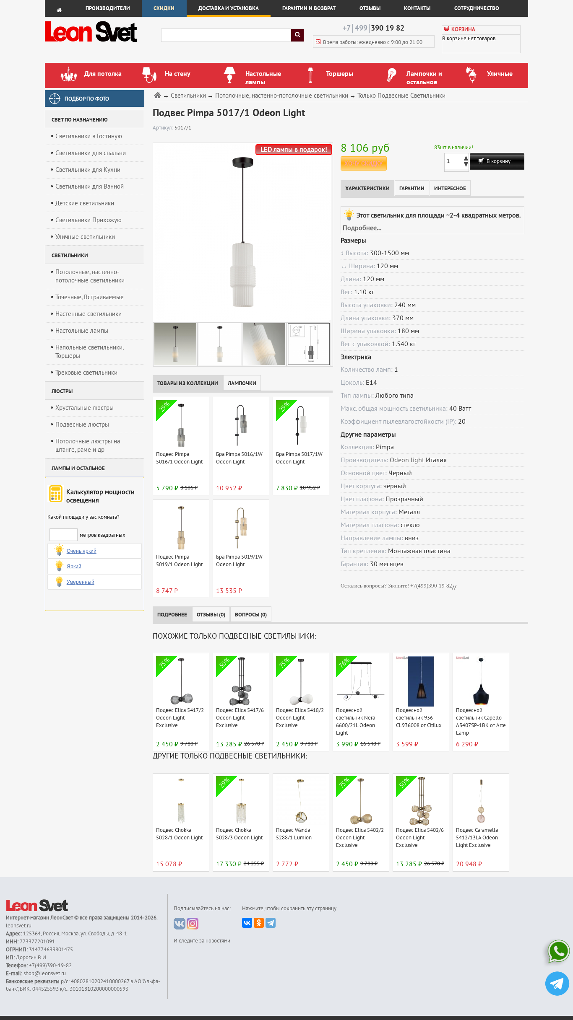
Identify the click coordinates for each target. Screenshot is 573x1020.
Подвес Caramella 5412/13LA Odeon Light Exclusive (477, 838)
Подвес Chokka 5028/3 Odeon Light (239, 834)
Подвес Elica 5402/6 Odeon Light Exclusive (420, 838)
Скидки (164, 8)
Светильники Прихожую (88, 220)
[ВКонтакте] (247, 923)
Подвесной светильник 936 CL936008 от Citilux (419, 718)
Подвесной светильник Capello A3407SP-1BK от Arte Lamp (481, 721)
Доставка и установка (228, 8)
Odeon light (407, 460)
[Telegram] (271, 923)
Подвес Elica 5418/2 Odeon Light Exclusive (300, 718)
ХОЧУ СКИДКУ (363, 164)
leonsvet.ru (18, 925)
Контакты (417, 8)
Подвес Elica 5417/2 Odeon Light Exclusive (180, 718)
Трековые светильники (86, 372)
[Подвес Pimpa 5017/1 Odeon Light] (241, 232)
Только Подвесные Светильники (401, 95)
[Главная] (158, 95)
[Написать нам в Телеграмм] (557, 984)
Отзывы (369, 8)
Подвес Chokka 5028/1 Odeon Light (179, 834)
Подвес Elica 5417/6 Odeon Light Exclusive (240, 718)
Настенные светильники (88, 314)
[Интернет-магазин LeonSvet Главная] (102, 44)
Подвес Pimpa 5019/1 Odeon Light (179, 561)
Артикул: (164, 127)
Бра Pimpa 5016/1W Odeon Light (239, 458)
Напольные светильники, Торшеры (89, 352)
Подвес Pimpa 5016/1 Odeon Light (179, 458)
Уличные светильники (85, 237)
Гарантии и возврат (309, 8)
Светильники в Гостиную (88, 136)
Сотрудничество (476, 8)
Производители (108, 8)
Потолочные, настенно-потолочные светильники (90, 276)
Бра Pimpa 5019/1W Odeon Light (239, 561)
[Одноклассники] (259, 923)
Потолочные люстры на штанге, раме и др (87, 445)
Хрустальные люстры (84, 408)
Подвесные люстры (82, 424)
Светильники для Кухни (87, 169)
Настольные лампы (81, 330)
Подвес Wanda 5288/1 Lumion (294, 834)
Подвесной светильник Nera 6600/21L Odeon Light (355, 721)
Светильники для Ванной (89, 186)
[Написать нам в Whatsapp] (557, 953)
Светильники (188, 95)
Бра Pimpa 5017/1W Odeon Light (299, 458)
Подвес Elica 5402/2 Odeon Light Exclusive (360, 838)
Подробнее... (362, 228)
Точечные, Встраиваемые (89, 297)
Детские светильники (84, 203)
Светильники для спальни (90, 153)
